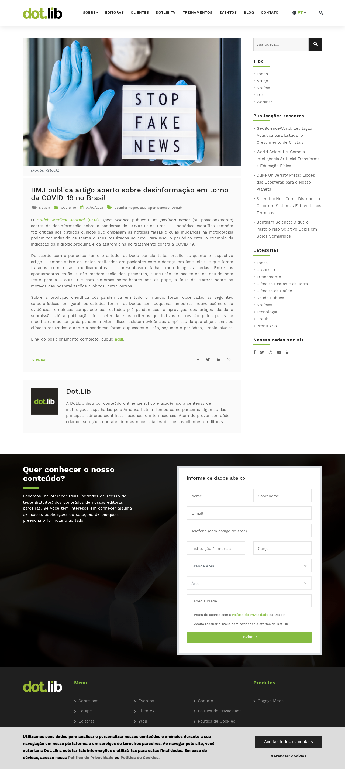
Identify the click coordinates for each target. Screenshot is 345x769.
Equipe (85, 711)
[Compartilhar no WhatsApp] (228, 360)
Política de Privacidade (250, 615)
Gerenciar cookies (288, 756)
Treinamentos (197, 13)
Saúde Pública (270, 298)
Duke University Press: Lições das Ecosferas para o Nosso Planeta (286, 183)
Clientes (140, 13)
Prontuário (267, 326)
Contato (270, 13)
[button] (299, 12)
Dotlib (262, 319)
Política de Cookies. (140, 758)
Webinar (264, 102)
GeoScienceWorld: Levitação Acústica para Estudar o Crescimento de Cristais (284, 136)
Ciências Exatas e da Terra (282, 284)
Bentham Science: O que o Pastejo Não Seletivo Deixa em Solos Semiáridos (287, 230)
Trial (261, 95)
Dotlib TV (166, 13)
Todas (262, 263)
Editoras (114, 13)
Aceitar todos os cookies (288, 742)
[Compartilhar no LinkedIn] (218, 360)
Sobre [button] (89, 13)
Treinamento (269, 277)
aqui (119, 340)
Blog (249, 13)
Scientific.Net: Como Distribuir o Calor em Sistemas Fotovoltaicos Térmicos (289, 206)
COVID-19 (266, 270)
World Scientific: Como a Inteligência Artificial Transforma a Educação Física (288, 159)
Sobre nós (88, 701)
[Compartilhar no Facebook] (198, 360)
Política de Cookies (216, 722)
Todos (262, 74)
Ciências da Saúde (274, 291)
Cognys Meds (271, 701)
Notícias (264, 305)
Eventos (228, 13)
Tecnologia (267, 312)
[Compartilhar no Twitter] (208, 360)
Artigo (262, 81)
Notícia (263, 88)
